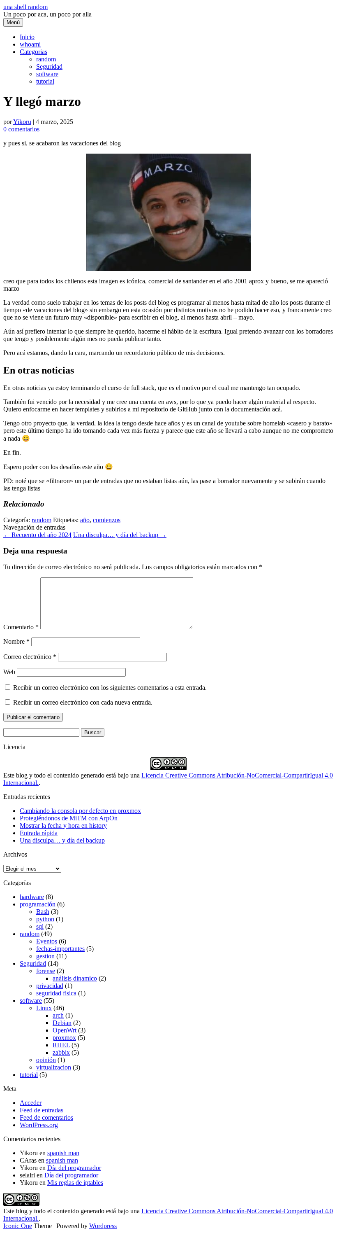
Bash (42, 911)
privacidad (49, 985)
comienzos (106, 519)
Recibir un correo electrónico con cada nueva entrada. (82, 702)
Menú (13, 22)
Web (9, 671)
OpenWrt (64, 1030)
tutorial (45, 81)
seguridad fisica (56, 993)
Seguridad (49, 66)
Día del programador (74, 1167)
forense (45, 970)
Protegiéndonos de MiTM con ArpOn (69, 818)
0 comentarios (21, 129)
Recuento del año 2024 (37, 534)
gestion (45, 956)
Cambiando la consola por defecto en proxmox (80, 810)
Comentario (21, 627)
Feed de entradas (41, 1110)
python (45, 918)
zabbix (61, 1052)
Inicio (27, 36)
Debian (62, 1022)
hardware (32, 896)
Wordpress (103, 1225)
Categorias (33, 51)
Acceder (31, 1102)
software (47, 73)
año (85, 519)
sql (40, 926)
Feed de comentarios (46, 1117)
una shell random (25, 6)
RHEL (61, 1045)
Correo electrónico (29, 656)
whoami (30, 44)
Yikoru (22, 121)
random (46, 59)
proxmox (64, 1037)
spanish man (63, 1152)
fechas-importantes (60, 948)
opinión (46, 1059)
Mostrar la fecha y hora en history (63, 825)
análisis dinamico (75, 978)
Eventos (46, 941)
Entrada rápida (39, 832)
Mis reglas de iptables (75, 1182)
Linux (44, 1007)
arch (58, 1015)
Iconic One (17, 1225)
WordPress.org (39, 1124)
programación (37, 904)
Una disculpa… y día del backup (119, 534)
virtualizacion (53, 1067)
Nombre (16, 641)
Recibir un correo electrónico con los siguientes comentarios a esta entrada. (110, 687)
